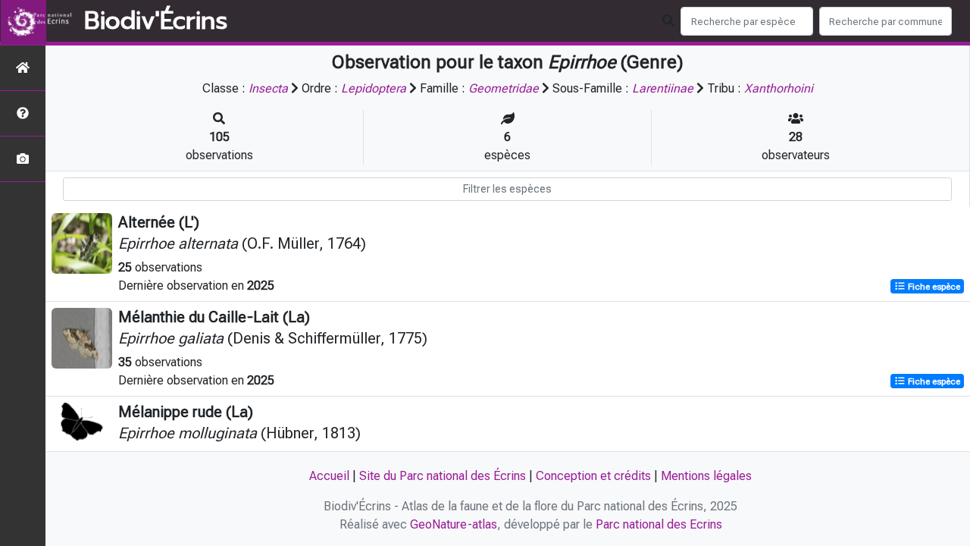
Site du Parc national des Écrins (442, 476)
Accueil (329, 476)
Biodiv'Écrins (155, 21)
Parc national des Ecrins (659, 524)
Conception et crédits (593, 476)
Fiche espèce (933, 286)
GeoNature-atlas (453, 524)
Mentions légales (706, 476)
